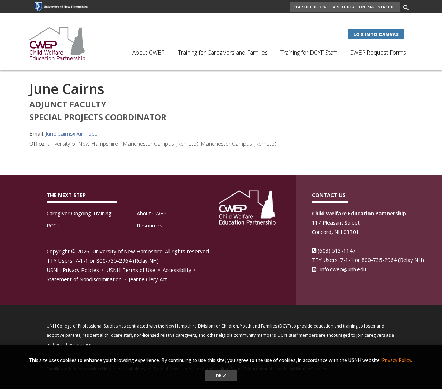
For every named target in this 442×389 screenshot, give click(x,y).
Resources (149, 225)
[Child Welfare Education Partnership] (57, 43)
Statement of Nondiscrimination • (87, 279)
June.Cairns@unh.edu (72, 133)
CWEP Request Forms (377, 52)
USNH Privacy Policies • (76, 269)
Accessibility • (180, 269)
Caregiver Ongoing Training (79, 213)
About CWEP (148, 52)
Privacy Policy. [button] (397, 360)
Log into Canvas (376, 34)
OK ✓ (221, 376)
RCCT (53, 225)
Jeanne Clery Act (148, 279)
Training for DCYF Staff (308, 52)
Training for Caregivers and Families (223, 52)
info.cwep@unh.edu (343, 269)
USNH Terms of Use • (133, 269)
